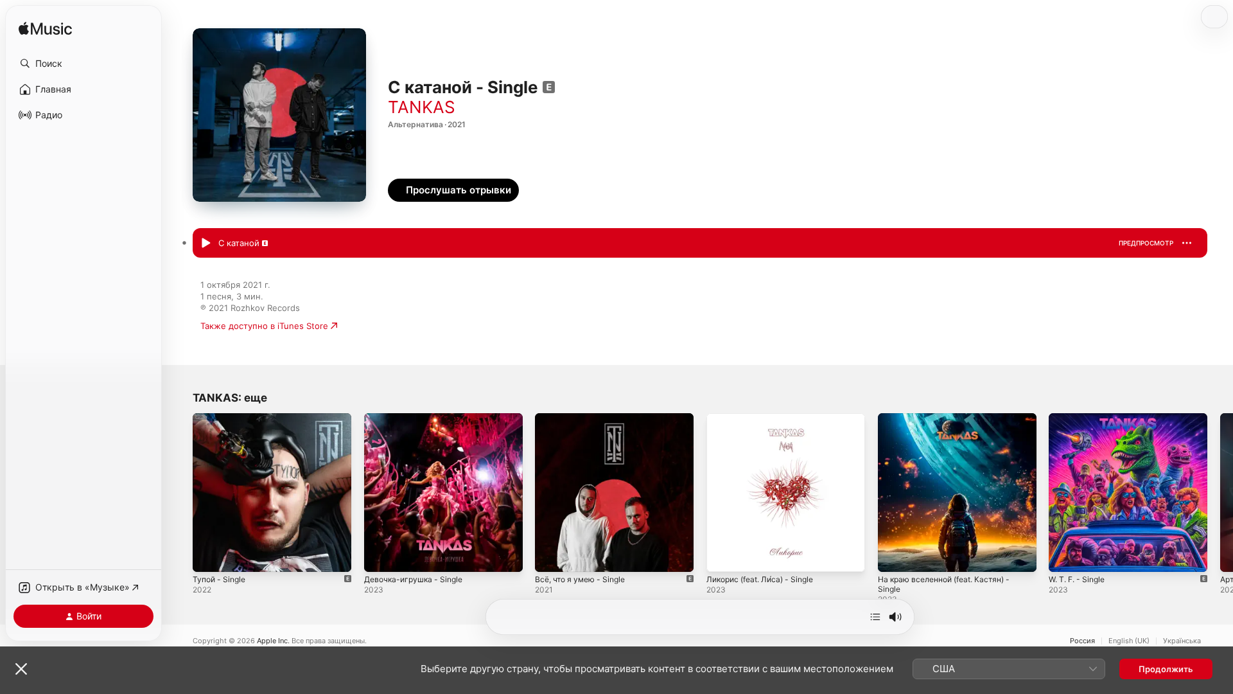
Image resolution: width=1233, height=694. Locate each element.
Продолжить (1166, 669)
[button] (83, 64)
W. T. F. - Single (1080, 418)
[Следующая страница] (1220, 492)
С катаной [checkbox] (238, 243)
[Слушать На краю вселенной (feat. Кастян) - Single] (894, 555)
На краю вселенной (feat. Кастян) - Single (951, 423)
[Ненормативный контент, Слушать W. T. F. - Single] (1064, 555)
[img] (45, 29)
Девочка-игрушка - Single (417, 418)
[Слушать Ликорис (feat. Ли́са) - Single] (722, 555)
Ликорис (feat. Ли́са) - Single (765, 418)
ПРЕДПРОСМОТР (1146, 243)
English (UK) (1129, 641)
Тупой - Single (221, 418)
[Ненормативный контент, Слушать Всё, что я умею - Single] (551, 555)
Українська (1182, 641)
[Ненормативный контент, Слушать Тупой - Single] (208, 555)
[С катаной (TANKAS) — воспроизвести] (205, 243)
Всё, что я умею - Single (584, 418)
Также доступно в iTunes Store (264, 326)
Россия (1082, 641)
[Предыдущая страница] (180, 492)
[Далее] (875, 617)
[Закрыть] (21, 669)
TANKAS (421, 107)
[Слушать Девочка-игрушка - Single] (380, 555)
